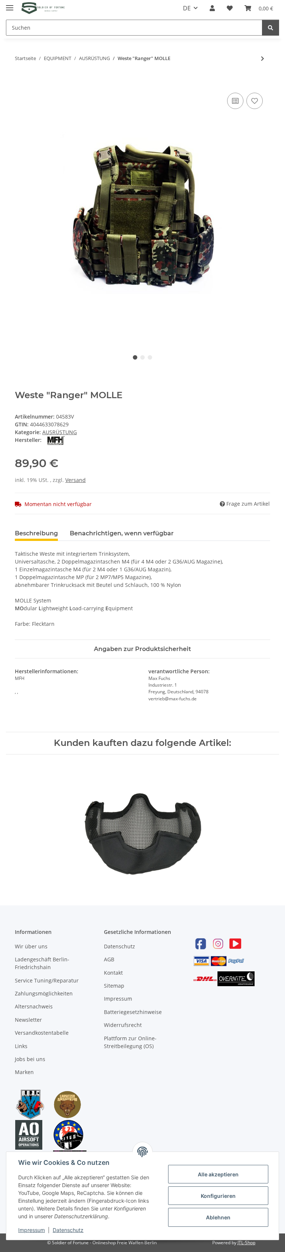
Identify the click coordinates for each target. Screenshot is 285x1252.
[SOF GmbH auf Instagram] (217, 943)
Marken (24, 1072)
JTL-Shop (246, 1242)
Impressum (118, 998)
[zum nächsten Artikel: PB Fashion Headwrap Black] (262, 58)
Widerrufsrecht (123, 1024)
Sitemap (114, 985)
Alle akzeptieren (218, 1174)
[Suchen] (270, 28)
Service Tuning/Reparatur (47, 980)
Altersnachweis (34, 1006)
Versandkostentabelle (42, 1032)
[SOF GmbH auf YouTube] (235, 943)
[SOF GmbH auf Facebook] (200, 943)
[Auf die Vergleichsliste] (235, 101)
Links (21, 1046)
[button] (212, 8)
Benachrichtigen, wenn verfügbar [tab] (122, 533)
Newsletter (28, 1019)
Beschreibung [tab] (36, 533)
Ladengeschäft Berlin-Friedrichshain (42, 963)
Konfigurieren (218, 1196)
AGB (109, 959)
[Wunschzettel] (230, 8)
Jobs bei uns (30, 1059)
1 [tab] (135, 357)
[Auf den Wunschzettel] (254, 101)
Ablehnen (218, 1217)
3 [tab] (150, 357)
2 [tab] (142, 357)
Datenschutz (119, 946)
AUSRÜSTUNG (59, 432)
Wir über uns (31, 946)
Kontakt (113, 972)
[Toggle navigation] (9, 4)
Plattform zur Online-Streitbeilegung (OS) (130, 1042)
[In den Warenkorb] (21, 83)
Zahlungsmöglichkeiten (44, 993)
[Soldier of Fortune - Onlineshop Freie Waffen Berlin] (43, 8)
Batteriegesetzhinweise (133, 1011)
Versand (75, 479)
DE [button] (187, 8)
